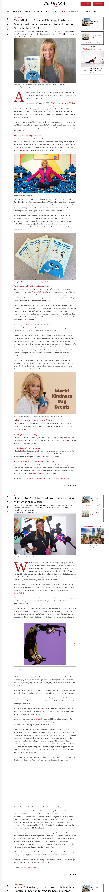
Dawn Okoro (40, 562)
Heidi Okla (18, 36)
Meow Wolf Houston (21, 593)
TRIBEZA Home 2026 (95, 36)
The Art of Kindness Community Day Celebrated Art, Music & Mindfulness (45, 478)
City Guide (86, 11)
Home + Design (74, 11)
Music (55, 11)
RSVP (67, 440)
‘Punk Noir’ (40, 719)
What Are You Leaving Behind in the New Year (92, 69)
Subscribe (96, 28)
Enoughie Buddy (24, 150)
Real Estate (38, 11)
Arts (47, 11)
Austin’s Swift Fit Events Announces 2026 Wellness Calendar (92, 547)
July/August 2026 (94, 22)
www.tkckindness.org (38, 473)
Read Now (88, 28)
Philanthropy (18, 18)
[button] (82, 59)
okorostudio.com (30, 867)
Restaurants (16, 11)
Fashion (27, 11)
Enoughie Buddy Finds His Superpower (44, 292)
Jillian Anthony (20, 512)
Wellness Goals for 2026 (92, 49)
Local (63, 11)
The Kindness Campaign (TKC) (62, 103)
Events (96, 11)
